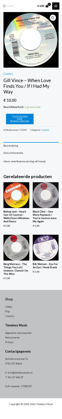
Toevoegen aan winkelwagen (19, 119)
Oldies (8, 306)
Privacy (9, 342)
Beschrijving (10, 145)
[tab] (31, 145)
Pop (7, 311)
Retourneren (12, 337)
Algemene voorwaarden (18, 332)
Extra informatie (13, 152)
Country (8, 73)
